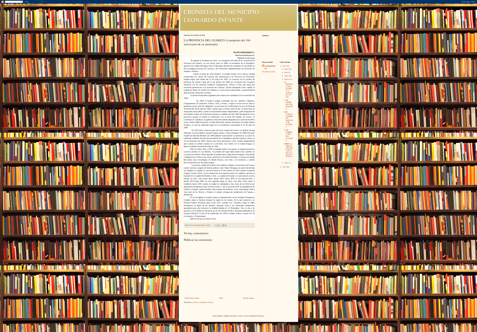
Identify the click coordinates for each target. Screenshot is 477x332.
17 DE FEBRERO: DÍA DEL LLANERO (288, 135)
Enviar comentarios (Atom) (203, 302)
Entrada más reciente (191, 298)
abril (286, 72)
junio (286, 69)
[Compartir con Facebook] (223, 225)
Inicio (221, 298)
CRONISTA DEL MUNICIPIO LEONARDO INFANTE (221, 16)
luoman (240, 316)
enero (286, 162)
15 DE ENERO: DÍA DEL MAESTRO (288, 104)
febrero (287, 79)
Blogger (261, 316)
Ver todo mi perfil (268, 71)
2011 (284, 167)
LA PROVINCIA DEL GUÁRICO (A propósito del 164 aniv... (288, 89)
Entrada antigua (248, 298)
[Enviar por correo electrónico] (216, 225)
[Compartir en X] (221, 225)
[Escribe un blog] (218, 225)
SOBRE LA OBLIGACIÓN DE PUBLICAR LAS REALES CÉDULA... (288, 151)
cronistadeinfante (270, 67)
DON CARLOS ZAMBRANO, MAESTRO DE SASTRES (288, 119)
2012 (284, 66)
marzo (286, 76)
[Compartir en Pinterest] (225, 225)
